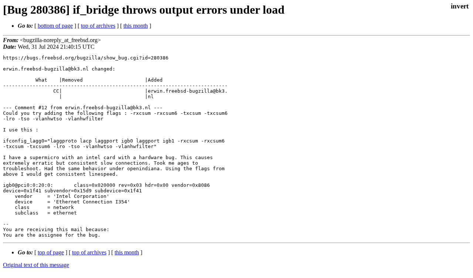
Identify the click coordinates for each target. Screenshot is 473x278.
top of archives (98, 26)
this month (135, 26)
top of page (51, 252)
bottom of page (55, 26)
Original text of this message (36, 265)
